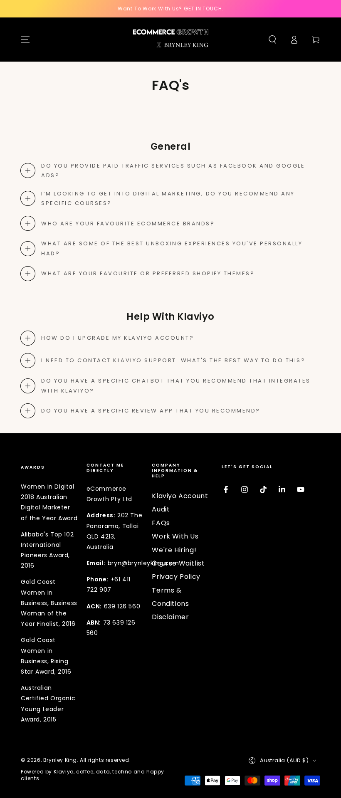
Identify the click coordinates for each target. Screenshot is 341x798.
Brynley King (60, 759)
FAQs (161, 523)
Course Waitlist (178, 563)
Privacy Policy (176, 576)
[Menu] (25, 39)
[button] (272, 39)
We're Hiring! (174, 550)
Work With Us (175, 536)
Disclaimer (170, 617)
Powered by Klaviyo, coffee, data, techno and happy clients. (92, 775)
